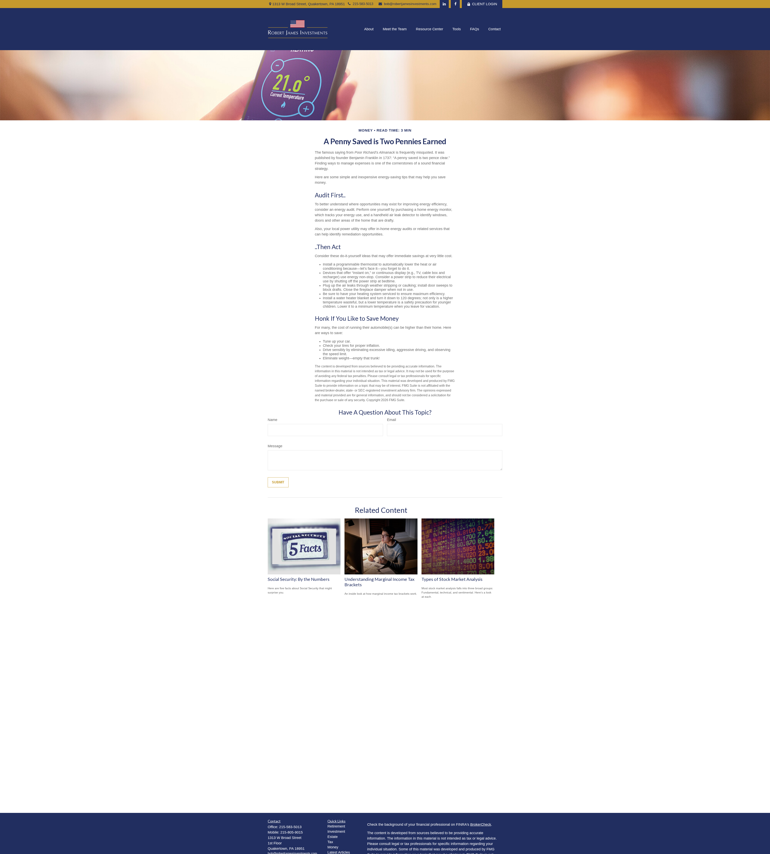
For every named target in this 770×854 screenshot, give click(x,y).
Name (272, 420)
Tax (330, 842)
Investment (336, 832)
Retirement (336, 826)
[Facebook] (455, 4)
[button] (369, 29)
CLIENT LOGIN (484, 4)
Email (391, 420)
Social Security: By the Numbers (298, 579)
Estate (332, 837)
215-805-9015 (291, 832)
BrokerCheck (480, 825)
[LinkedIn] (444, 4)
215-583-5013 (363, 4)
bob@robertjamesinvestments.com (410, 4)
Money (332, 847)
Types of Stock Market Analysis (451, 579)
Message (275, 446)
